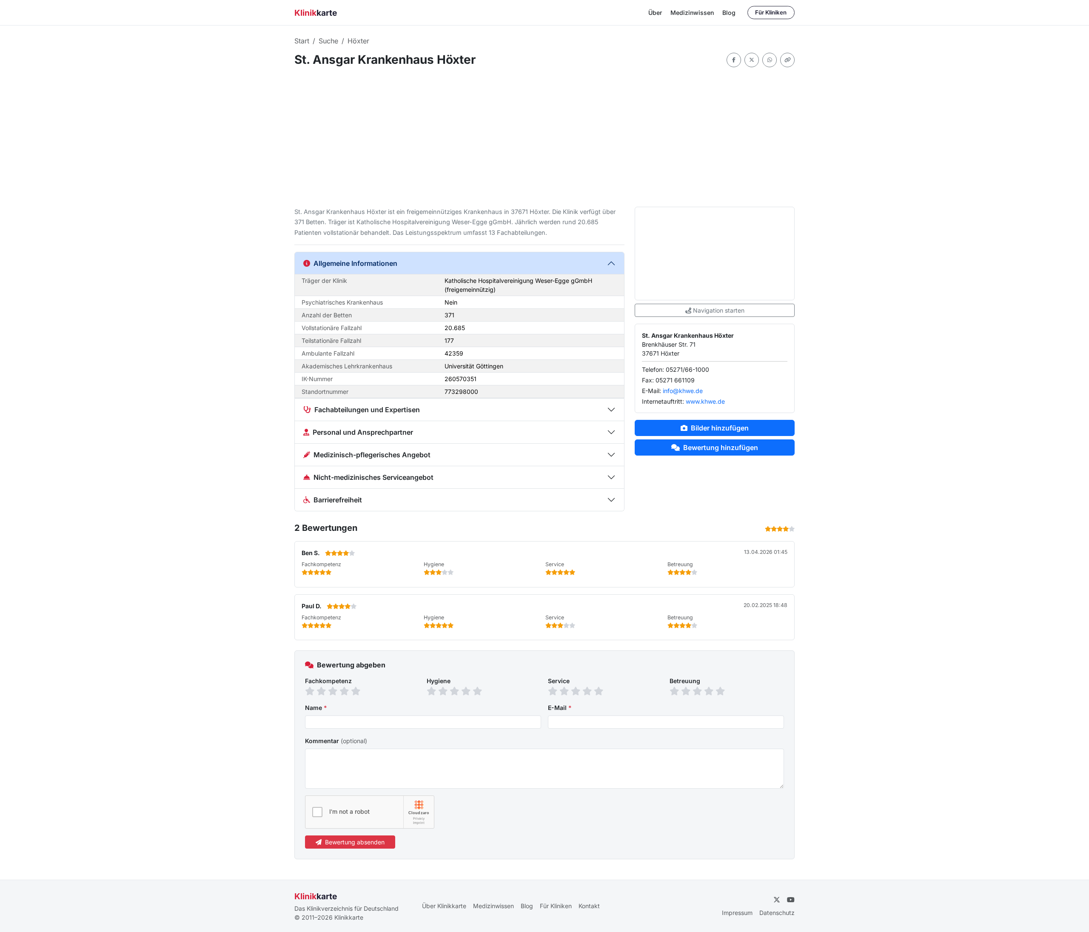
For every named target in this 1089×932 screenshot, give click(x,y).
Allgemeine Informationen (355, 263)
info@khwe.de (683, 390)
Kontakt (589, 905)
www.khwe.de (705, 401)
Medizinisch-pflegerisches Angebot (372, 454)
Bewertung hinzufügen (720, 447)
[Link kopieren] (787, 60)
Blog (729, 12)
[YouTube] (791, 900)
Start (301, 41)
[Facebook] (734, 60)
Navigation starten (718, 310)
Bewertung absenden (355, 842)
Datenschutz (777, 912)
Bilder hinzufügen (720, 428)
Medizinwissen (692, 12)
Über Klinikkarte (444, 905)
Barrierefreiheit (338, 500)
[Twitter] (751, 60)
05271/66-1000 (687, 369)
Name (316, 707)
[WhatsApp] (769, 60)
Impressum (737, 912)
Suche (328, 41)
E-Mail (560, 707)
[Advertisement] (544, 137)
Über (655, 12)
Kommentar (336, 740)
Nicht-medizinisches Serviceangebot (373, 477)
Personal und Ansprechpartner (363, 432)
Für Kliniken (771, 12)
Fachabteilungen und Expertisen (367, 409)
